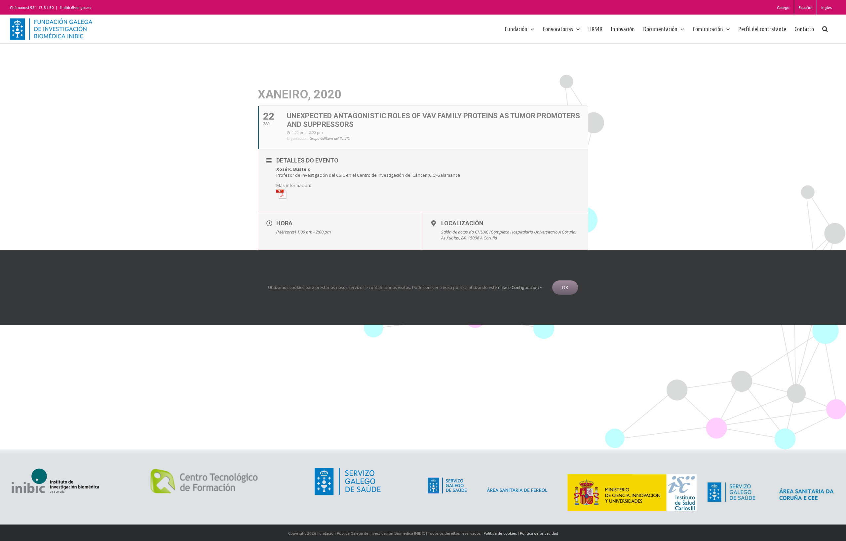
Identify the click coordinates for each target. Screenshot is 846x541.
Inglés (826, 7)
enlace (504, 287)
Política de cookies (500, 533)
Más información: (293, 185)
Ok (565, 287)
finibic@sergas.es (75, 7)
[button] (825, 28)
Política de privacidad (539, 533)
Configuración (526, 287)
